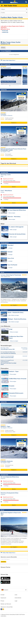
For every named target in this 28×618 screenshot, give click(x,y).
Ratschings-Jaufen (6, 174)
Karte (3, 47)
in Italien (8, 151)
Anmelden (3, 561)
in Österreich (9, 115)
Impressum (3, 597)
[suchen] (26, 2)
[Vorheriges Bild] (2, 76)
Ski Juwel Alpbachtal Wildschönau (10, 477)
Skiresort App (4, 574)
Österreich (3, 478)
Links (16, 594)
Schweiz (2, 192)
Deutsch (6, 590)
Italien (2, 176)
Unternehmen (18, 597)
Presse (2, 601)
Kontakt (2, 594)
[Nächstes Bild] (26, 76)
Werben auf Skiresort (6, 604)
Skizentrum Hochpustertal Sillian (9, 493)
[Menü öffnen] (2, 2)
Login (16, 601)
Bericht (13, 186)
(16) (5, 30)
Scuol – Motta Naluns (6, 190)
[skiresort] (14, 2)
